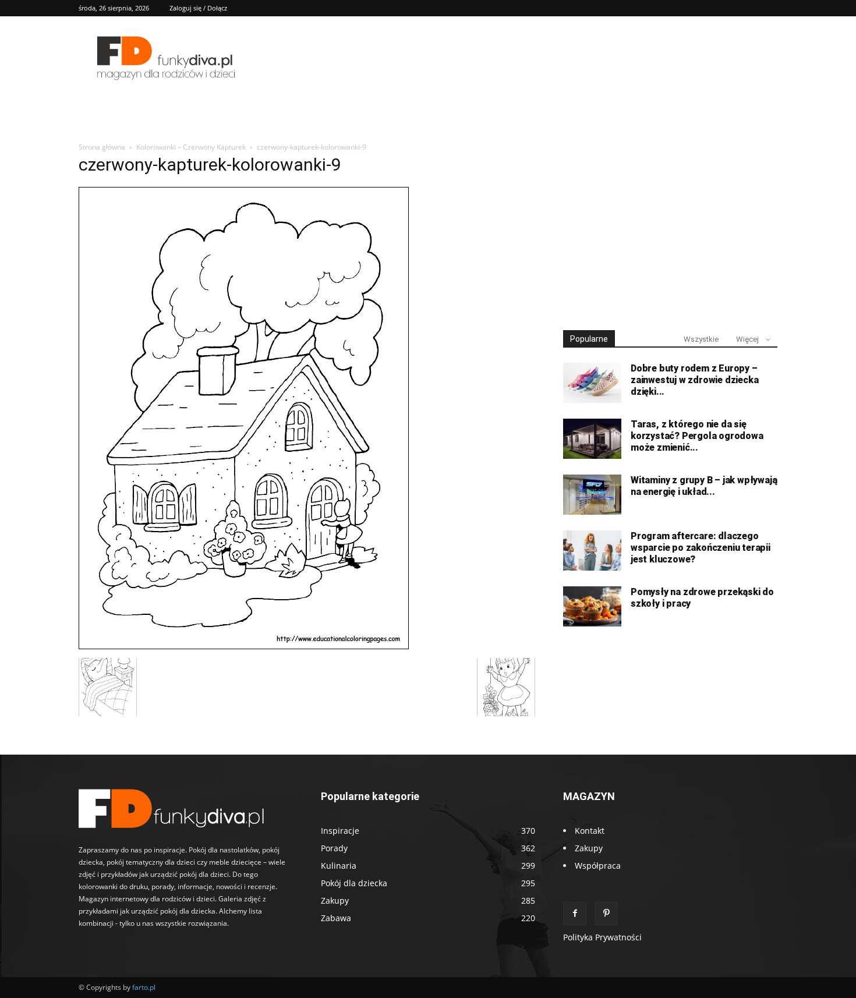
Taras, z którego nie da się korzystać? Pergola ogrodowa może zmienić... (697, 436)
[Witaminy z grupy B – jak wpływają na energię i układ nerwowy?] (592, 495)
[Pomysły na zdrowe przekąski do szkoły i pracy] (592, 606)
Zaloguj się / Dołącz (198, 7)
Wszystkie (701, 339)
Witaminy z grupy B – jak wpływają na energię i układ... (704, 486)
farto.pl (143, 987)
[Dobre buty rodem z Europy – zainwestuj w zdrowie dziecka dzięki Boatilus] (592, 383)
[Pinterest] (606, 913)
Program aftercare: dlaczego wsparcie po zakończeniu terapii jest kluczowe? (700, 547)
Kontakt (589, 830)
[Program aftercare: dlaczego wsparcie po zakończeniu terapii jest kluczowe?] (592, 550)
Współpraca (598, 865)
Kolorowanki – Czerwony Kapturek (191, 147)
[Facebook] (574, 913)
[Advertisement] (670, 232)
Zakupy (589, 848)
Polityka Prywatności (602, 937)
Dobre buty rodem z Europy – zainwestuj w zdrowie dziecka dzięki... (694, 380)
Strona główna (102, 147)
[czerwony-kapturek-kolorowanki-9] (244, 646)
